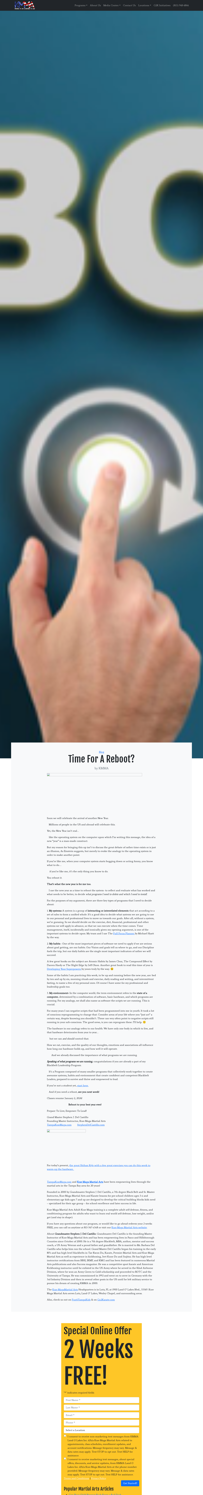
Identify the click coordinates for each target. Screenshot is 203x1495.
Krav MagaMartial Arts (65, 1289)
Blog (101, 751)
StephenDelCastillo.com (91, 1124)
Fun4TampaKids (81, 1299)
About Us (95, 5)
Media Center (111, 5)
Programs (80, 5)
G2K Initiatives (162, 5)
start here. (82, 1085)
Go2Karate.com (106, 1299)
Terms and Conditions (76, 1478)
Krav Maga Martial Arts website (129, 1227)
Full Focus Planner (124, 933)
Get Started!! (130, 1483)
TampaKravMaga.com (59, 1124)
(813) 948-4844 (181, 5)
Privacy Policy (98, 1478)
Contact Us (129, 5)
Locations (143, 5)
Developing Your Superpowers (64, 968)
